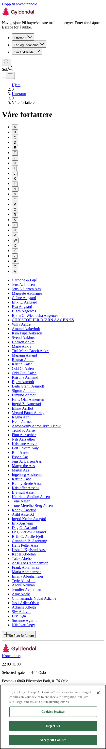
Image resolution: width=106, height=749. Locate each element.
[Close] (98, 692)
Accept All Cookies (53, 740)
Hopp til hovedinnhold (19, 4)
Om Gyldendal (24, 52)
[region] (53, 717)
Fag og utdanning (26, 45)
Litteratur (20, 38)
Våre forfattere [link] (23, 102)
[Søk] (6, 62)
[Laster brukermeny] (4, 77)
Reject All (53, 726)
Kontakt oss (11, 656)
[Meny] (10, 75)
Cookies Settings (53, 711)
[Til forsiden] (19, 651)
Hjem (16, 85)
